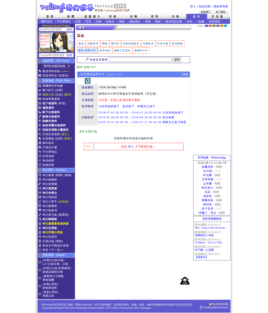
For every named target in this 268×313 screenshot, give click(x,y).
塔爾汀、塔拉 (207, 212)
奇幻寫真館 (50, 188)
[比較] (59, 94)
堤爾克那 (207, 166)
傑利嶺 (207, 204)
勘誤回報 (205, 6)
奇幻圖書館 (50, 205)
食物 (148, 21)
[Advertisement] (133, 184)
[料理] (62, 103)
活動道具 (93, 43)
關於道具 (46, 21)
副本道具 (105, 50)
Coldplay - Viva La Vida (208, 242)
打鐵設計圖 (50, 147)
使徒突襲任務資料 (54, 125)
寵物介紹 (48, 94)
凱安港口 (207, 187)
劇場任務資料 (51, 116)
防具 (88, 21)
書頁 (81, 43)
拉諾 (207, 191)
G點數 (200, 21)
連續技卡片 (141, 50)
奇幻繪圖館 (50, 179)
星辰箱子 (128, 106)
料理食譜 (48, 156)
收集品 (110, 21)
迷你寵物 (177, 43)
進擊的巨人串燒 (204, 235)
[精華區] (63, 214)
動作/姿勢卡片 (87, 50)
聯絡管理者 (221, 6)
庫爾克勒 (207, 200)
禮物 (105, 43)
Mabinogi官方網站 (221, 12)
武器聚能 (48, 138)
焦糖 (221, 26)
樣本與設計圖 (174, 21)
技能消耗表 (50, 75)
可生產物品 (64, 21)
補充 (186, 74)
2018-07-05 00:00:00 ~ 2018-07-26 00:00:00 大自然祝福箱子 (140, 112)
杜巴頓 (207, 171)
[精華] (59, 175)
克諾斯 (207, 196)
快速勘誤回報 (220, 304)
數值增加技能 (51, 71)
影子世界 (208, 208)
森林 (214, 26)
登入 (193, 6)
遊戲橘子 (205, 12)
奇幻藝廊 (48, 175)
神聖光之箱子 (146, 106)
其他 (189, 21)
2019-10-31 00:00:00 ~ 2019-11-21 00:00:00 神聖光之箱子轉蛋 (142, 122)
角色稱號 (48, 160)
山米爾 (207, 183)
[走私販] (63, 201)
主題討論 (48, 241)
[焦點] (59, 241)
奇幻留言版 (50, 214)
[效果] (59, 138)
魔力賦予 (48, 90)
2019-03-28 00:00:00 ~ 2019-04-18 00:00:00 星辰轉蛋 (136, 117)
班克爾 (207, 175)
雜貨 (122, 21)
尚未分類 (162, 43)
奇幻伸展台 (50, 192)
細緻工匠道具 (122, 50)
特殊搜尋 (214, 21)
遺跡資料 (48, 107)
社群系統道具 (131, 43)
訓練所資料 (50, 120)
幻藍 (206, 26)
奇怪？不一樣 (51, 249)
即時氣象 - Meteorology (212, 157)
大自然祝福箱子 (108, 106)
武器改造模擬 (51, 134)
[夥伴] (68, 94)
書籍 (158, 21)
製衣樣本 (48, 142)
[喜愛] (59, 90)
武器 (78, 21)
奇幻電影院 (50, 197)
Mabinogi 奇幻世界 (85, 7)
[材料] (68, 138)
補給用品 (134, 21)
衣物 (98, 21)
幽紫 (217, 26)
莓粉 (210, 26)
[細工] (65, 134)
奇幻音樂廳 (50, 183)
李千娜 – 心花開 (204, 249)
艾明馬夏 (208, 179)
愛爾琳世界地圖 (53, 85)
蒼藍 (225, 26)
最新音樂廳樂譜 (212, 218)
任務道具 (148, 43)
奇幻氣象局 (50, 210)
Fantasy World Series (216, 307)
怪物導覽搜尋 (51, 98)
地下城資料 (50, 103)
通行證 (115, 43)
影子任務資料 (51, 112)
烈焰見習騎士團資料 (56, 129)
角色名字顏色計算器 (56, 245)
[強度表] (63, 75)
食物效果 (48, 164)
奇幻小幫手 (50, 201)
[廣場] (68, 175)
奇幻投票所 (50, 236)
